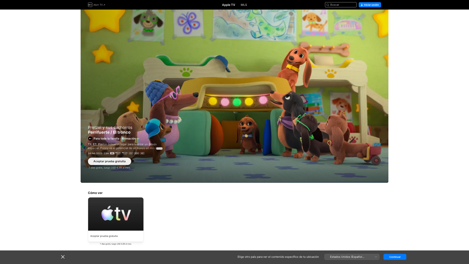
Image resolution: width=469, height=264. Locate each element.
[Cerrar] (62, 256)
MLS (244, 5)
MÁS (159, 148)
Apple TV (228, 5)
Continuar (395, 256)
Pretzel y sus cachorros (110, 127)
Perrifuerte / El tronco (234, 96)
